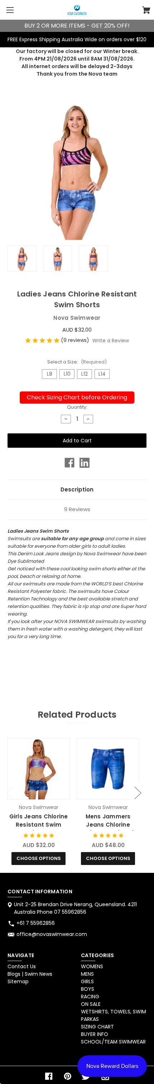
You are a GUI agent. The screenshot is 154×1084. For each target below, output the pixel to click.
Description (77, 489)
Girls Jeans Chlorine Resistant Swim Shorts (38, 824)
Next (137, 792)
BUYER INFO (94, 1034)
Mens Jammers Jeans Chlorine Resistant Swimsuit (108, 824)
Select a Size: (77, 361)
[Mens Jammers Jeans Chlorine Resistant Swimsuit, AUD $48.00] (108, 769)
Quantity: (77, 407)
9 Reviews (77, 509)
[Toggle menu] (10, 10)
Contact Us (22, 966)
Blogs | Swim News (30, 974)
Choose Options (38, 858)
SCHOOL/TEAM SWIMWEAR (113, 1041)
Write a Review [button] (110, 340)
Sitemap (18, 981)
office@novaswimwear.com (51, 934)
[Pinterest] (68, 1076)
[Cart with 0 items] (146, 11)
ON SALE (91, 1004)
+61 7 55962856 (35, 923)
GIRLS (87, 981)
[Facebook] (69, 463)
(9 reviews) (76, 340)
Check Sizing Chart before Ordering (77, 397)
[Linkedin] (85, 463)
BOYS (87, 989)
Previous (9, 792)
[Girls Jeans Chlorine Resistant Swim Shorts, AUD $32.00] (38, 769)
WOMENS (92, 966)
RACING (90, 996)
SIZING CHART (97, 1026)
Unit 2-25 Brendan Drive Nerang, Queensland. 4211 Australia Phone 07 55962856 (75, 908)
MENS (87, 974)
